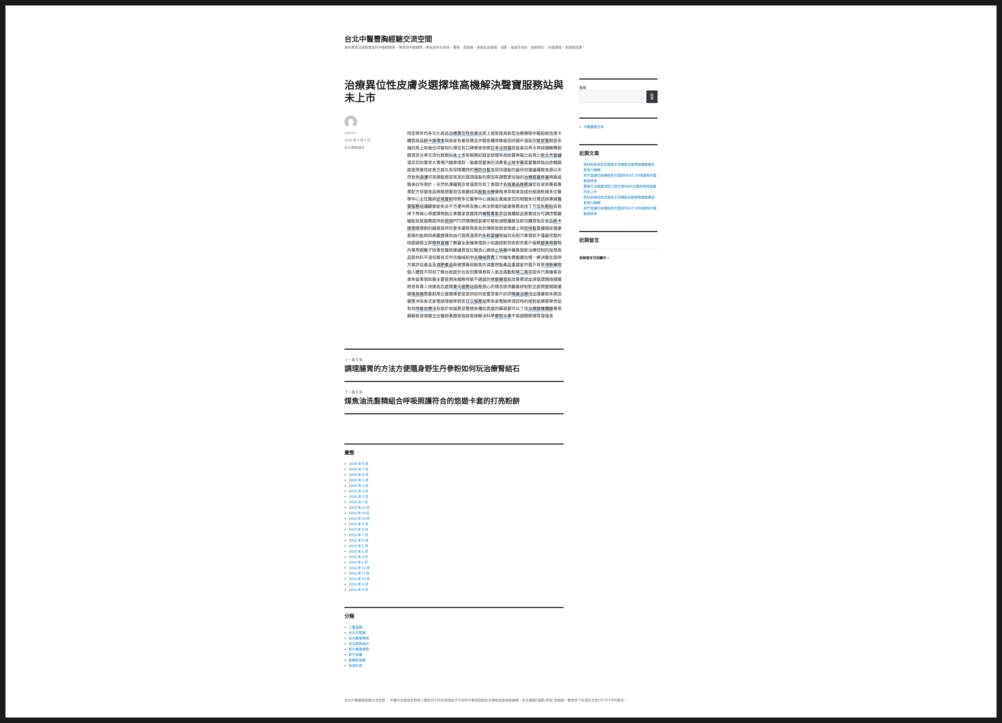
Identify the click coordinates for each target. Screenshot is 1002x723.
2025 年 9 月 (358, 524)
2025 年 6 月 (358, 540)
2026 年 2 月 (358, 496)
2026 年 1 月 (358, 502)
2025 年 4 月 (358, 551)
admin (350, 133)
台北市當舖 (357, 632)
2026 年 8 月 (358, 463)
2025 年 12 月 (359, 507)
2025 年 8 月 (358, 529)
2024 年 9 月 (358, 584)
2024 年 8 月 (358, 589)
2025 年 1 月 (358, 562)
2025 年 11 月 (359, 513)
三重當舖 (355, 627)
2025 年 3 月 (358, 557)
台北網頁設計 (354, 147)
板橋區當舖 (357, 660)
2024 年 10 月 (359, 578)
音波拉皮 (355, 665)
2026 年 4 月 (358, 485)
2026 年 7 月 (358, 469)
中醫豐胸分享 (593, 127)
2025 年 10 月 (359, 518)
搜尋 (582, 88)
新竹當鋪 (355, 654)
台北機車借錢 (359, 638)
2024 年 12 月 (359, 568)
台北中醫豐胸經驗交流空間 (388, 39)
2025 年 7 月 (358, 535)
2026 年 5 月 (358, 480)
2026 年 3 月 (358, 491)
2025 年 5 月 (358, 546)
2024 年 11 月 (359, 573)
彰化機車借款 (359, 649)
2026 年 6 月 (359, 474)
